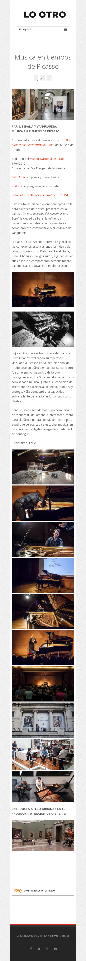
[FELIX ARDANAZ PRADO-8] (43, 467)
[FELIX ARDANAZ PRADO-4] (43, 611)
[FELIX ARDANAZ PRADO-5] (43, 647)
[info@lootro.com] (55, 949)
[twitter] (39, 949)
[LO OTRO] (45, 13)
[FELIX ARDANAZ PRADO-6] (43, 684)
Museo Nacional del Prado (48, 159)
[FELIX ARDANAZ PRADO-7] (43, 720)
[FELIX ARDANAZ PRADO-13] (43, 754)
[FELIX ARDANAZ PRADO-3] (43, 575)
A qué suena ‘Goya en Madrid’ (49, 78)
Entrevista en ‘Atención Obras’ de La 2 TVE (40, 195)
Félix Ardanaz (21, 177)
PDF (15, 186)
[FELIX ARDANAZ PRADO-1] (43, 503)
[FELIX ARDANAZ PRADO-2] (43, 539)
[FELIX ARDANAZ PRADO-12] (43, 786)
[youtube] (47, 949)
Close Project (42, 78)
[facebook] (31, 949)
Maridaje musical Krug (36, 78)
